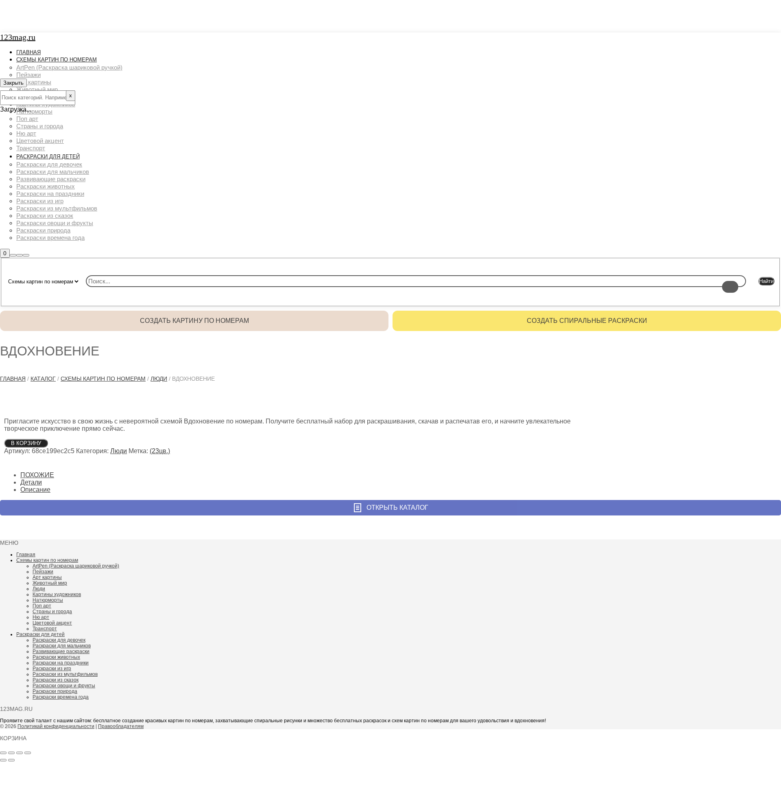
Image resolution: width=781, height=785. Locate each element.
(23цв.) (160, 450)
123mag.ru (17, 37)
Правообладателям (121, 726)
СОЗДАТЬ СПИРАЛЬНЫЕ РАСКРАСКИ (587, 320)
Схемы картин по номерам (103, 378)
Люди (159, 378)
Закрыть (13, 83)
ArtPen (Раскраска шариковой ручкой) (76, 566)
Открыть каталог (397, 507)
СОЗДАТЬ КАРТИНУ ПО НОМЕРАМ (194, 320)
